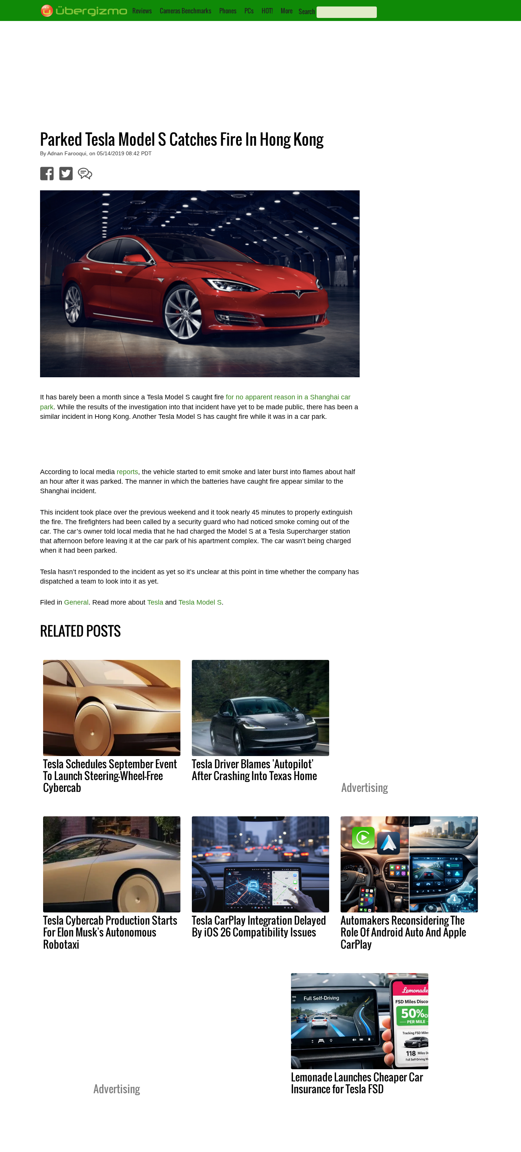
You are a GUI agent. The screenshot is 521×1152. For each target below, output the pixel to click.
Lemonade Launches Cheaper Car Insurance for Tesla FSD (357, 1082)
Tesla (155, 602)
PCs (249, 10)
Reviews (142, 10)
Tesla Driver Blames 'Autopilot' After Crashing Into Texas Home (254, 769)
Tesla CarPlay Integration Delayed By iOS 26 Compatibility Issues (259, 926)
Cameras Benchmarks (185, 10)
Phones (227, 10)
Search (307, 11)
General (76, 602)
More (287, 10)
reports (127, 472)
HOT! (267, 10)
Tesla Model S (200, 602)
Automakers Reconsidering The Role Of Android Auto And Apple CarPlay (403, 931)
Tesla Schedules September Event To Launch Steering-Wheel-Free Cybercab (110, 775)
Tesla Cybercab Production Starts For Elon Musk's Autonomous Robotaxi (110, 931)
